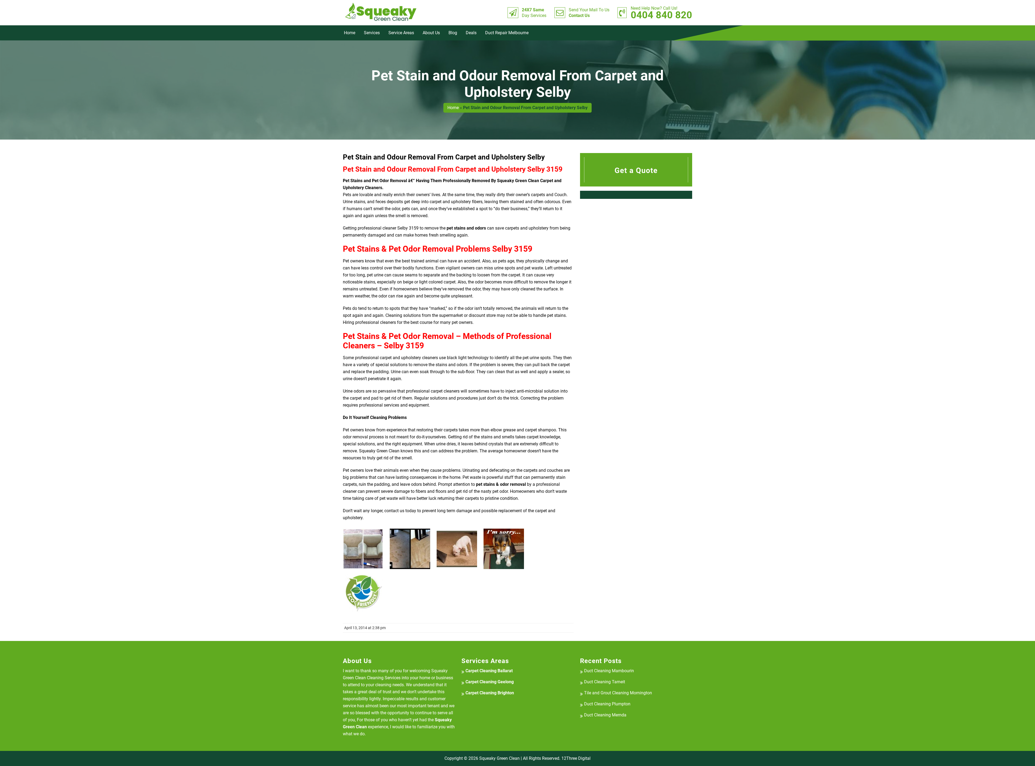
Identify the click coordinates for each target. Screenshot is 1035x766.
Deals (471, 32)
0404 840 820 (661, 12)
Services (372, 32)
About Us (431, 32)
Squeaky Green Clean (499, 758)
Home (349, 32)
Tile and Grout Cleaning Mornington (618, 692)
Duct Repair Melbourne (507, 32)
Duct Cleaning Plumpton (607, 703)
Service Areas (401, 32)
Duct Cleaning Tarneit (604, 681)
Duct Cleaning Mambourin (609, 670)
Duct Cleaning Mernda (605, 715)
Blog (452, 32)
